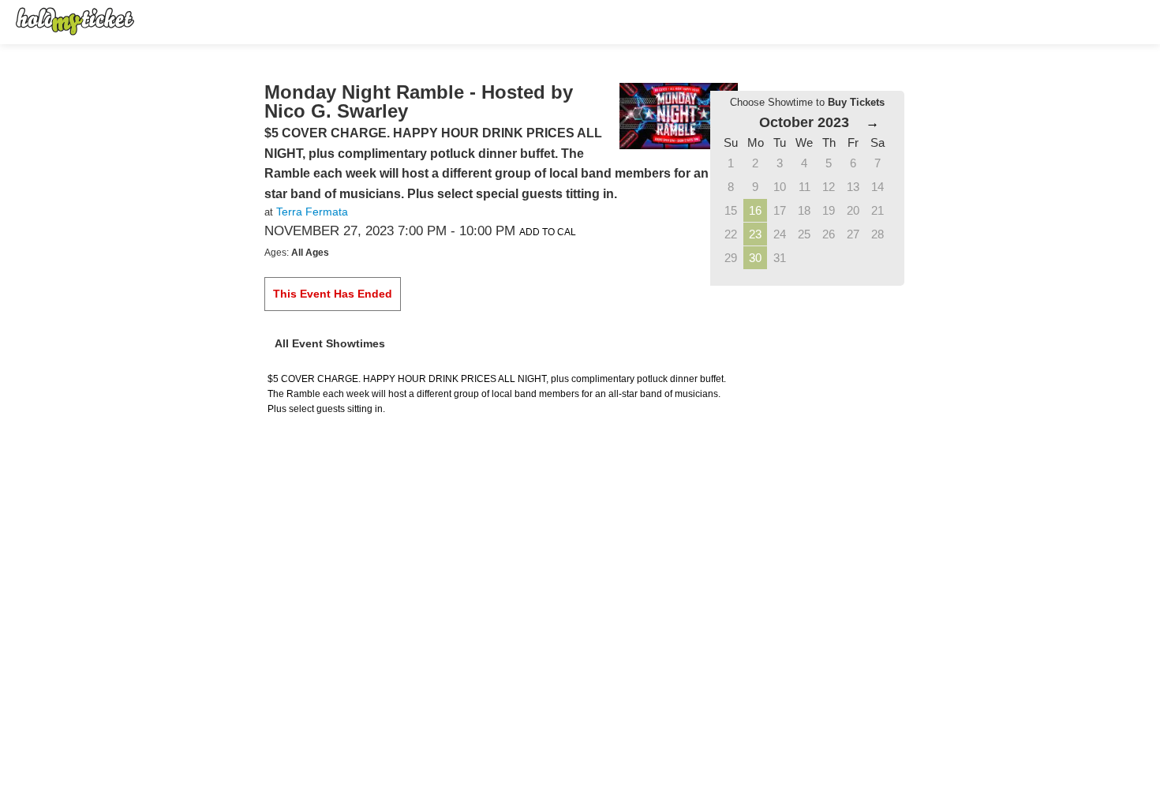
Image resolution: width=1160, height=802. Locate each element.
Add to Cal (547, 232)
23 (755, 234)
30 (755, 257)
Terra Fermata (312, 211)
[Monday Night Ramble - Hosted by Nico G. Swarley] (678, 115)
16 (755, 210)
